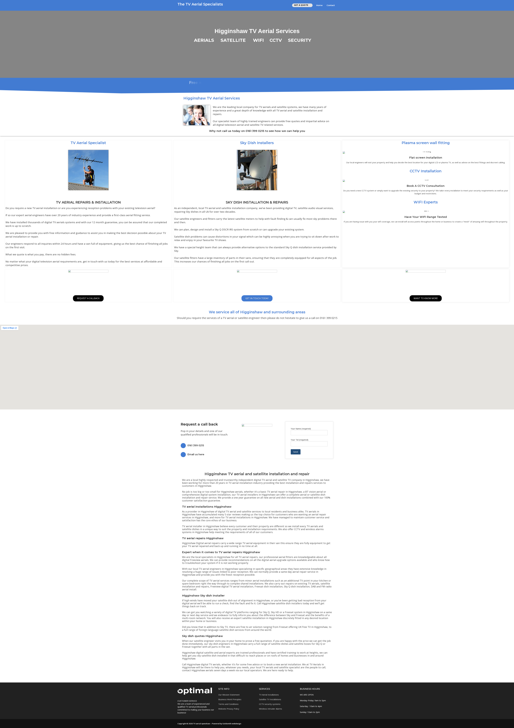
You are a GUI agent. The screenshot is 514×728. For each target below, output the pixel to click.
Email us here (195, 454)
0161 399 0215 (195, 445)
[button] (257, 675)
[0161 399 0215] (183, 445)
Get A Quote (301, 5)
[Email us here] (183, 454)
